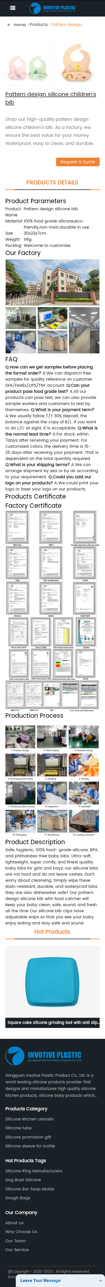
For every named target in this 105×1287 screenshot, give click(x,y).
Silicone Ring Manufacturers (33, 1171)
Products (39, 24)
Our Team (15, 1241)
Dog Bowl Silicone (23, 1180)
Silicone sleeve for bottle (30, 1146)
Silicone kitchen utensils (29, 1119)
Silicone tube (18, 1128)
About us (14, 1223)
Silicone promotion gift (28, 1137)
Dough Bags (17, 1198)
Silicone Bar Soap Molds (29, 1189)
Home (20, 25)
